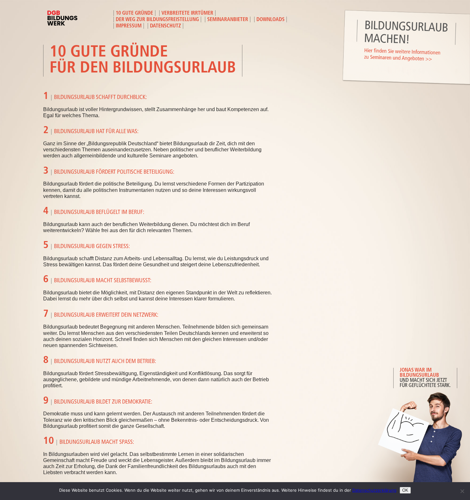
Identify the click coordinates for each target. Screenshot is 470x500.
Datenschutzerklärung (374, 490)
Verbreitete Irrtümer (187, 13)
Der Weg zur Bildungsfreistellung (157, 19)
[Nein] (462, 491)
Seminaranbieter (227, 19)
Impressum (129, 26)
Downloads (270, 19)
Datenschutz (165, 26)
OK (405, 490)
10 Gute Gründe (134, 13)
